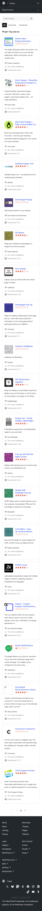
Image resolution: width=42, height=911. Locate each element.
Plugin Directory (8, 10)
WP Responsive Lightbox (22, 380)
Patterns (25, 834)
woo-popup (20, 268)
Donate (26, 849)
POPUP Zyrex (21, 565)
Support (5, 845)
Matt (5, 864)
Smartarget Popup (23, 199)
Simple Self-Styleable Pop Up (23, 491)
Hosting (5, 830)
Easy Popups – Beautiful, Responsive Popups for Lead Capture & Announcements (26, 81)
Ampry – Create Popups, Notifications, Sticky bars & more (25, 605)
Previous (12, 810)
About (4, 823)
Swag (25, 853)
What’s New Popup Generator (23, 39)
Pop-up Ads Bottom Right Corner (24, 455)
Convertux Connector (25, 729)
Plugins (25, 830)
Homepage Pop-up (23, 305)
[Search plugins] (31, 18)
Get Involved (27, 841)
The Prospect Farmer (25, 770)
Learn (4, 841)
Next (29, 810)
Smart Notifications (24, 645)
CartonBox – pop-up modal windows (23, 530)
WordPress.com (9, 860)
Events (25, 845)
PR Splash (19, 233)
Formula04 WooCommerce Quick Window (25, 688)
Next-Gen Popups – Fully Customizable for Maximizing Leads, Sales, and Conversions (26, 123)
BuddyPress (8, 871)
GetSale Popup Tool (24, 163)
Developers (6, 849)
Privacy (5, 834)
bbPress (6, 867)
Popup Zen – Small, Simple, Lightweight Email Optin (24, 419)
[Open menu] (38, 3)
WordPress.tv (8, 853)
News (4, 826)
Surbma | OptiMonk (24, 346)
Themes (25, 826)
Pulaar (9, 881)
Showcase (26, 823)
